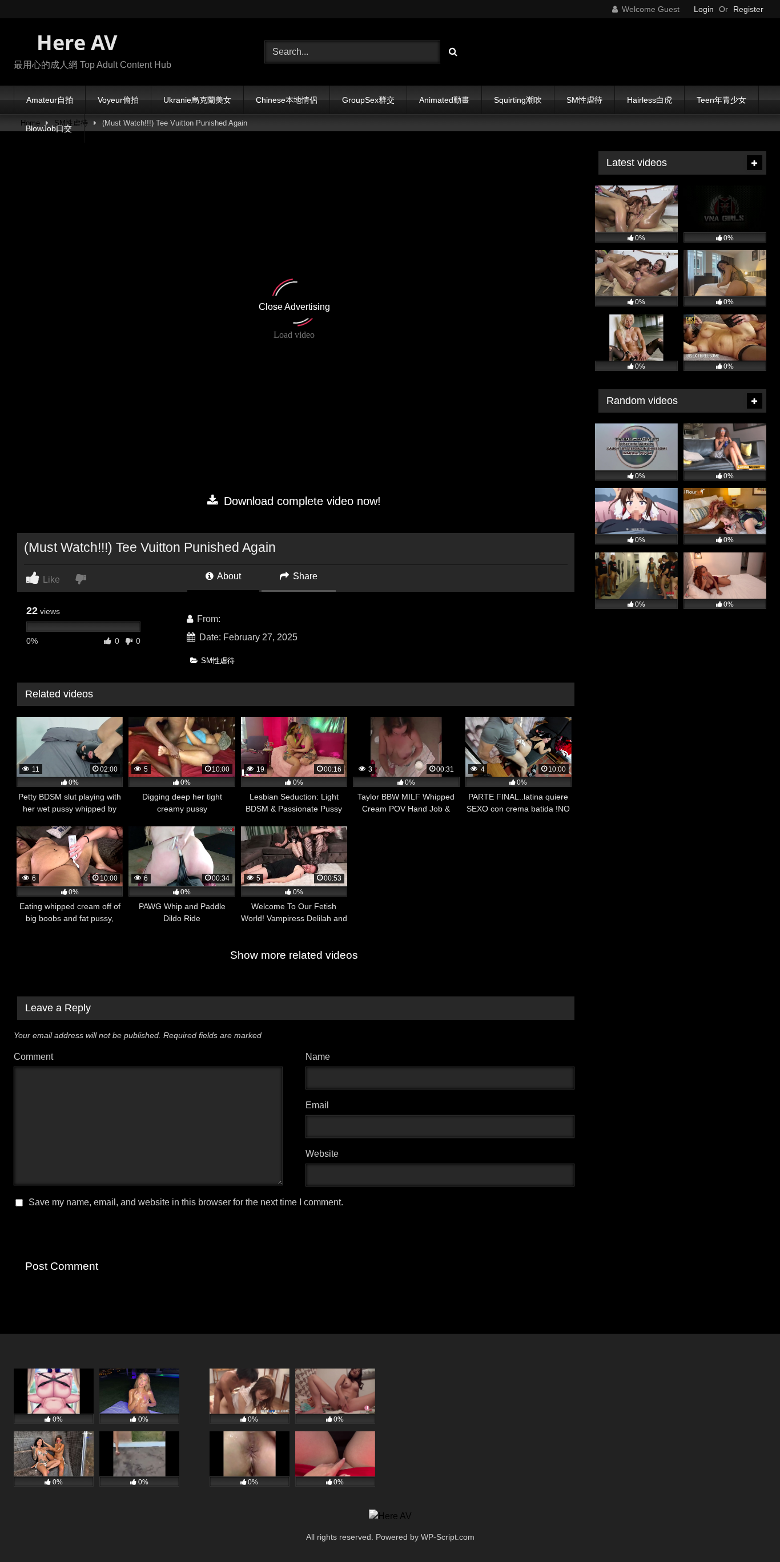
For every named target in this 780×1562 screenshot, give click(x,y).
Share (304, 576)
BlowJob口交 (49, 128)
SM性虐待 (584, 99)
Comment (33, 1056)
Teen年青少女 (721, 99)
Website (322, 1154)
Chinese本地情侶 (286, 99)
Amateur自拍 (49, 99)
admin (235, 619)
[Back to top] (744, 1528)
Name (320, 1056)
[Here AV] (390, 1516)
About (228, 576)
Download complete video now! (300, 501)
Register (748, 9)
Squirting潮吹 (518, 99)
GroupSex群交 (368, 99)
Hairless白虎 (649, 99)
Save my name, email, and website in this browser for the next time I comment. (186, 1202)
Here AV (74, 42)
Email (320, 1105)
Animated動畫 (444, 99)
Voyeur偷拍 (118, 99)
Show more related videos (294, 955)
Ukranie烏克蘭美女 (197, 99)
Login (704, 9)
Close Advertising (294, 307)
